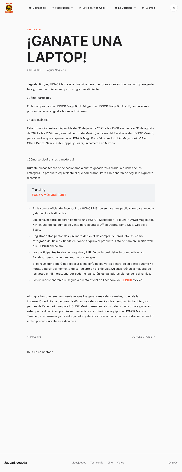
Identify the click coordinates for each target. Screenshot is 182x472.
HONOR (127, 280)
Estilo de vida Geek (93, 7)
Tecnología (96, 462)
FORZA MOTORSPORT (49, 195)
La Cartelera (125, 7)
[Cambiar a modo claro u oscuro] (174, 8)
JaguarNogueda (15, 462)
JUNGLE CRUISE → (143, 336)
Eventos (150, 7)
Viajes (120, 462)
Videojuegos (62, 7)
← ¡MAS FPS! (34, 336)
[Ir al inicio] (9, 8)
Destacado (39, 7)
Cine (110, 462)
